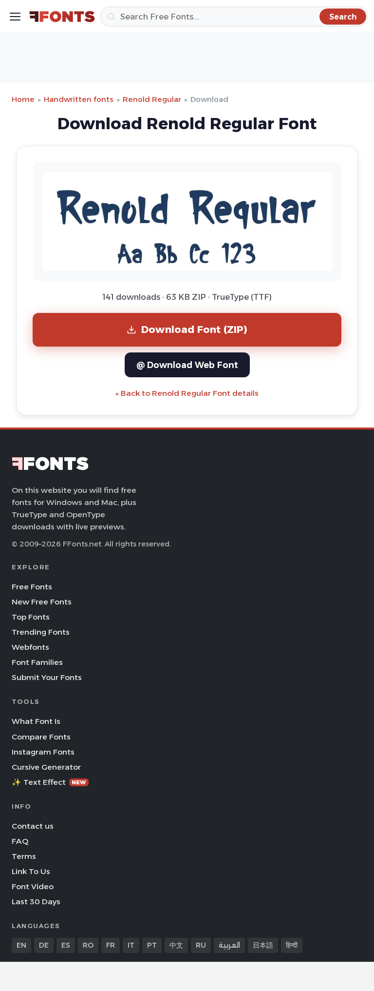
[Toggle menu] (15, 16)
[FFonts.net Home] (62, 16)
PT (152, 945)
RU (201, 945)
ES (65, 945)
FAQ (20, 841)
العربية (229, 945)
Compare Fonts (41, 736)
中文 (176, 945)
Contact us (33, 826)
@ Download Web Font (187, 365)
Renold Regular (152, 99)
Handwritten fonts (78, 99)
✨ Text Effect (49, 782)
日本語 (263, 945)
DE (44, 945)
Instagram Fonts (43, 752)
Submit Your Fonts (47, 677)
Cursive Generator (46, 767)
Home (23, 99)
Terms (24, 856)
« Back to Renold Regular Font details (187, 393)
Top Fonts (31, 617)
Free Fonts (32, 586)
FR (110, 945)
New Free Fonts (42, 601)
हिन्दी (292, 945)
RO (88, 945)
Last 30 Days (36, 901)
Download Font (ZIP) (194, 329)
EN (21, 945)
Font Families (37, 662)
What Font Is (36, 721)
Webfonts (30, 647)
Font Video (33, 886)
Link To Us (31, 871)
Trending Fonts (41, 632)
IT (131, 945)
